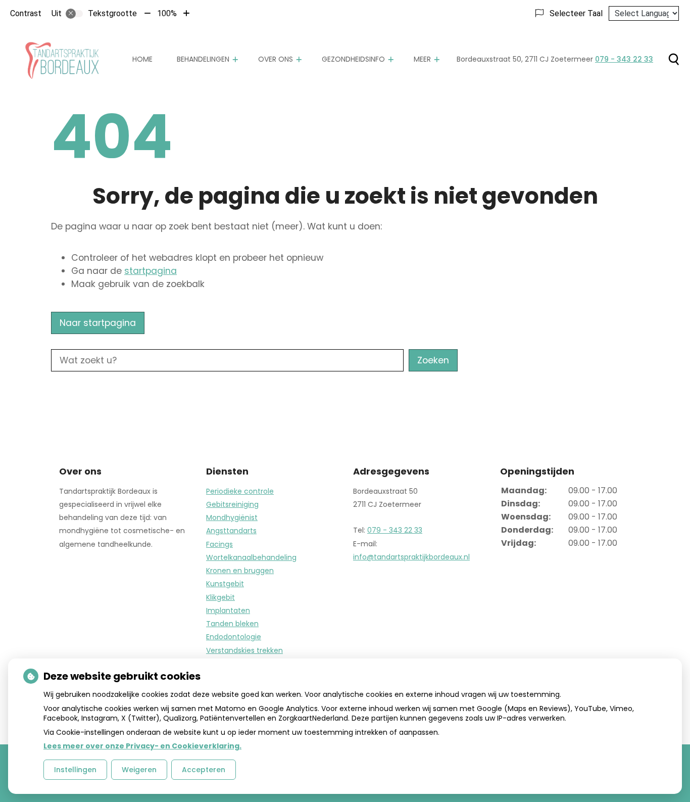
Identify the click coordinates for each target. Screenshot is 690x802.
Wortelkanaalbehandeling (251, 557)
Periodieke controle (240, 491)
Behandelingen (203, 59)
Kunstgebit (225, 584)
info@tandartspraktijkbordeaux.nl (411, 557)
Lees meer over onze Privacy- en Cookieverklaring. (142, 746)
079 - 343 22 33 (394, 530)
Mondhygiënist (232, 517)
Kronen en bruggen (240, 570)
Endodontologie (233, 637)
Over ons (275, 59)
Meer (422, 59)
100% (167, 13)
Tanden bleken (232, 624)
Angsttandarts (231, 531)
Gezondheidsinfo (353, 59)
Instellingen (75, 770)
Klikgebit (220, 597)
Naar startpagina (98, 323)
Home (142, 59)
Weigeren (139, 770)
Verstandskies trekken (244, 650)
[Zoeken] (673, 59)
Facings (219, 544)
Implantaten (228, 610)
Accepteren (203, 770)
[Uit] (74, 13)
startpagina (150, 271)
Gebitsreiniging (232, 504)
